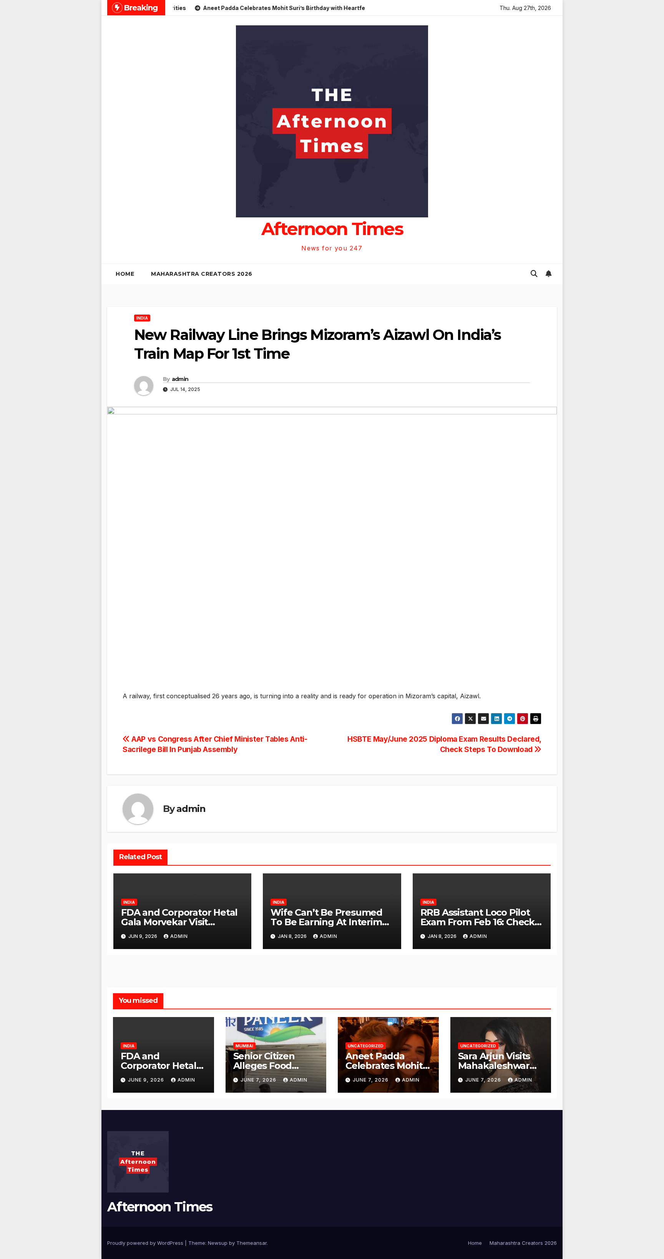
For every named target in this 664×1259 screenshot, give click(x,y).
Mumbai (244, 1046)
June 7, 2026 (259, 1080)
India (142, 318)
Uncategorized (365, 1046)
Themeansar (251, 1243)
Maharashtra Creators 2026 (201, 273)
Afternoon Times (332, 229)
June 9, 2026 (147, 1080)
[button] (534, 274)
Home (125, 273)
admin (180, 379)
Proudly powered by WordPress (146, 1243)
